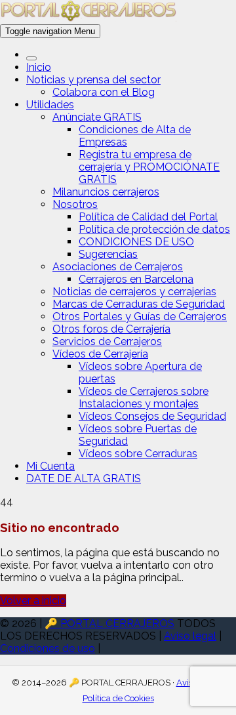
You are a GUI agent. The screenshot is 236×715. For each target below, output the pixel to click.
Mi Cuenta (50, 466)
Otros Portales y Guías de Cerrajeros (139, 316)
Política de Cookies (118, 698)
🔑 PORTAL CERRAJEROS (109, 623)
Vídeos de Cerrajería (100, 354)
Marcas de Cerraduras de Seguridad (138, 304)
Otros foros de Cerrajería (111, 329)
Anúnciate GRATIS (97, 117)
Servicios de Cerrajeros (107, 341)
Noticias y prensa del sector (93, 79)
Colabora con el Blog (103, 92)
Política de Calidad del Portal (148, 217)
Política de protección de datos (154, 229)
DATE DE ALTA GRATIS (83, 478)
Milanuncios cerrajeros (105, 192)
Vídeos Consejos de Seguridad (152, 416)
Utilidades (50, 104)
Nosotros (75, 204)
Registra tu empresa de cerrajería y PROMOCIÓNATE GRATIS (149, 167)
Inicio (38, 67)
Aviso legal (190, 636)
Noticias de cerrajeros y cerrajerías (134, 291)
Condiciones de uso (47, 648)
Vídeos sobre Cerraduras (138, 453)
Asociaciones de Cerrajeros (117, 266)
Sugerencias (108, 254)
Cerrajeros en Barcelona (136, 279)
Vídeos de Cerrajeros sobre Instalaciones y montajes (143, 397)
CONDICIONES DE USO (136, 241)
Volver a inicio (33, 600)
